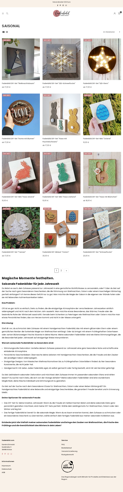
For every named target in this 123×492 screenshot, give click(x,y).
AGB (3, 472)
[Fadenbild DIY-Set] (21, 59)
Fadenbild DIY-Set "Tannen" (14, 252)
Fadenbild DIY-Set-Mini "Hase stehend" (59, 197)
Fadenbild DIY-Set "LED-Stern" (96, 83)
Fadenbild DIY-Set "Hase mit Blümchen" (100, 197)
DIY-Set (6, 40)
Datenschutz (7, 469)
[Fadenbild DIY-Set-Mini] (102, 114)
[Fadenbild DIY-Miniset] (61, 228)
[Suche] (7, 13)
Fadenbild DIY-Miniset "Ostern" (56, 252)
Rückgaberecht (68, 454)
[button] (119, 13)
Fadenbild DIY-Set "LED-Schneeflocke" (59, 83)
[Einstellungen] (115, 13)
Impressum (6, 466)
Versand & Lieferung (69, 451)
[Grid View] (3, 32)
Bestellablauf (67, 448)
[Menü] (3, 13)
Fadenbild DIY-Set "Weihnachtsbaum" (18, 83)
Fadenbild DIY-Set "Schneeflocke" (97, 252)
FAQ (63, 444)
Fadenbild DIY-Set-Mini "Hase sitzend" (18, 197)
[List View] (7, 32)
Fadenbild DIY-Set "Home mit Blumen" (18, 138)
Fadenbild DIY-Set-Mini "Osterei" (97, 138)
